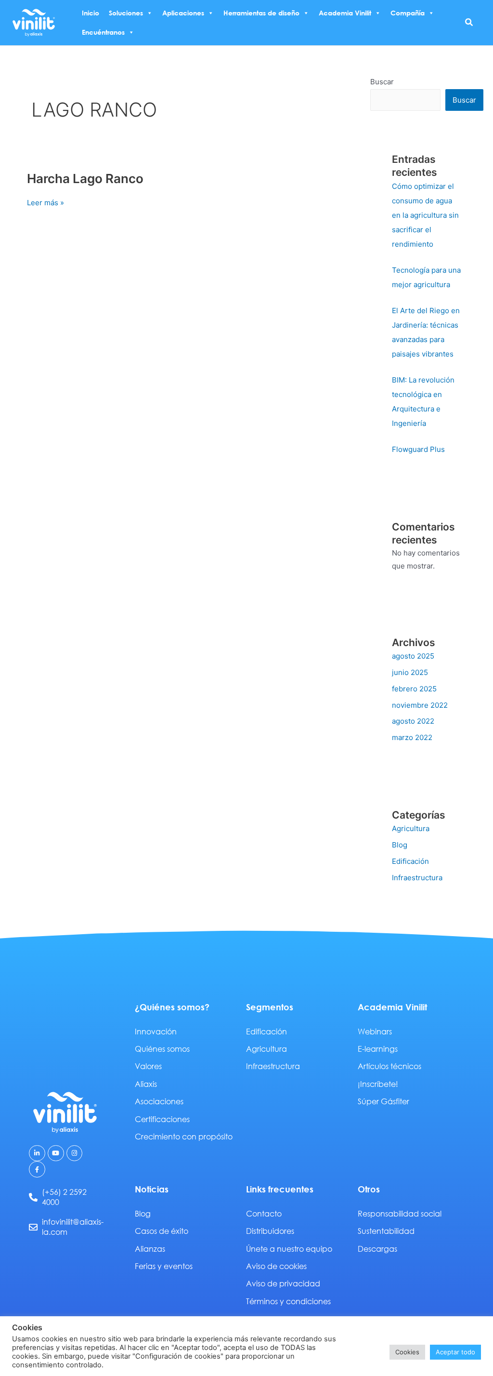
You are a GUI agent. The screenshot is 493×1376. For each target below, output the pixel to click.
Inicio (90, 13)
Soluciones (126, 13)
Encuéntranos (103, 32)
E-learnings (378, 1049)
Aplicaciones (183, 13)
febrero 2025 (414, 688)
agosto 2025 (413, 656)
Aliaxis (146, 1084)
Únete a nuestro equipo (289, 1249)
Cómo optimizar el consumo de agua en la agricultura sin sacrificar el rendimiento (425, 215)
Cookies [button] (407, 1352)
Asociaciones (159, 1101)
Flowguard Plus (418, 449)
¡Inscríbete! (378, 1084)
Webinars (375, 1031)
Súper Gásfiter (383, 1101)
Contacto (264, 1213)
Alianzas (150, 1249)
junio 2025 (410, 672)
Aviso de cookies (276, 1266)
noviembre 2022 (420, 705)
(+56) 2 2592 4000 (64, 1197)
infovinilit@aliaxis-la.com (73, 1227)
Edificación (410, 861)
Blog (399, 844)
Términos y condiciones (288, 1301)
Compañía (407, 13)
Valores (148, 1066)
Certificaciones (162, 1119)
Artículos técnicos (389, 1066)
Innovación (156, 1031)
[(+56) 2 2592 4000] (33, 1197)
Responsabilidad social (399, 1213)
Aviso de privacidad (283, 1283)
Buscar (382, 81)
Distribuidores (270, 1231)
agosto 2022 (413, 721)
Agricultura (410, 828)
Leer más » (45, 202)
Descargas (377, 1249)
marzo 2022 (412, 737)
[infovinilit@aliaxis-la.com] (33, 1227)
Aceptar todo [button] (455, 1352)
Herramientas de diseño (261, 13)
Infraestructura (417, 877)
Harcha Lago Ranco (85, 178)
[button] (469, 22)
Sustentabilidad (386, 1231)
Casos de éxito (161, 1231)
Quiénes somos (162, 1049)
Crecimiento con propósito (184, 1136)
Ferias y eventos (164, 1266)
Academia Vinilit (345, 13)
